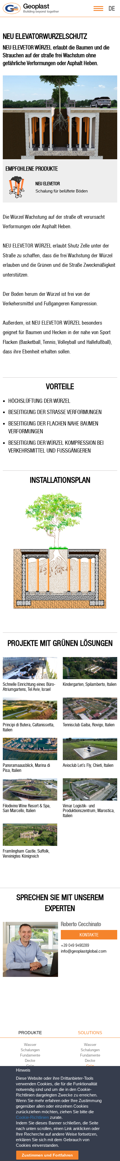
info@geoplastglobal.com (84, 951)
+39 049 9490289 (75, 945)
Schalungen (30, 1050)
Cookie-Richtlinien (32, 1117)
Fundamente (30, 1055)
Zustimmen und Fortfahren (47, 1155)
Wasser (30, 1045)
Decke (30, 1060)
